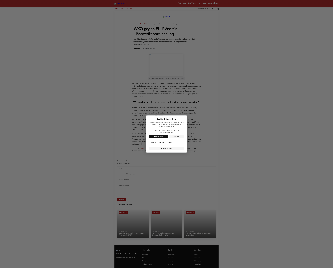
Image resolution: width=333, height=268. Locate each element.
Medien (170, 142)
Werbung (161, 142)
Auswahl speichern (166, 148)
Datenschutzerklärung (166, 132)
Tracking (153, 142)
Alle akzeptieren (158, 136)
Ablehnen (177, 136)
